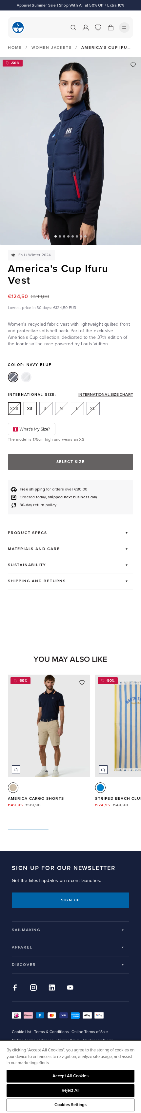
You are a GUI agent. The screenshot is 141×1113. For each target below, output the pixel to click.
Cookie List (21, 1031)
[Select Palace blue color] (100, 787)
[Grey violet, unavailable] (26, 377)
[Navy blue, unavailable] (13, 377)
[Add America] (133, 64)
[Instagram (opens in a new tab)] (33, 987)
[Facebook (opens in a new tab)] (15, 987)
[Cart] (110, 27)
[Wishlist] (98, 27)
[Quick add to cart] (16, 769)
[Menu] (124, 27)
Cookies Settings (70, 1104)
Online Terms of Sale (89, 1031)
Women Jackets (51, 47)
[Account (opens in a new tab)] (86, 27)
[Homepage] (18, 27)
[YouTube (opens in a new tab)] (70, 987)
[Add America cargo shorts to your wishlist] (82, 682)
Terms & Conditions (51, 1031)
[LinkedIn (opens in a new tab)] (52, 987)
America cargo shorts (36, 798)
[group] (49, 747)
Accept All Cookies (70, 1076)
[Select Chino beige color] (13, 787)
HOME (15, 48)
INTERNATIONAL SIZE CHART (105, 395)
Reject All (70, 1090)
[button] (55, 236)
